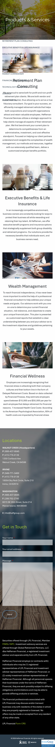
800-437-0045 (12, 451)
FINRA (5, 644)
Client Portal (9, 100)
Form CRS (21, 723)
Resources (8, 67)
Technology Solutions (14, 87)
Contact (6, 93)
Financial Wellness (39, 54)
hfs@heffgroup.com (15, 513)
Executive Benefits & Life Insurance (21, 47)
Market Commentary (13, 73)
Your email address (21, 549)
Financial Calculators (14, 80)
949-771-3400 (12, 473)
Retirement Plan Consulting (17, 41)
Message (17, 560)
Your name (17, 537)
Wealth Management (13, 54)
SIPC (12, 644)
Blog (5, 60)
